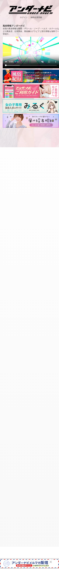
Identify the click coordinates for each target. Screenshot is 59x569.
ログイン (24, 17)
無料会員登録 (36, 17)
